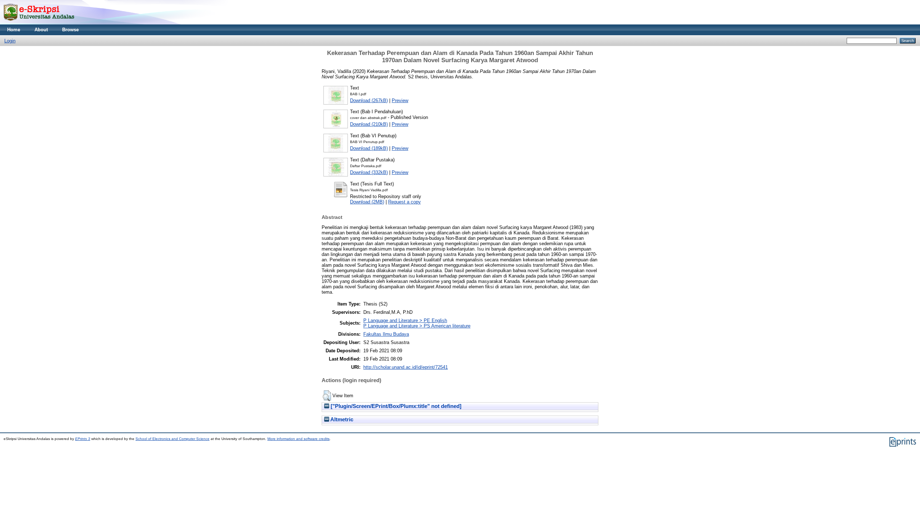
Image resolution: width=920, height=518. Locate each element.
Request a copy (404, 202)
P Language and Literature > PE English (405, 320)
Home (13, 29)
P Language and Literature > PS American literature (416, 326)
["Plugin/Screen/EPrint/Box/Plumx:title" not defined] (395, 406)
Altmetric (341, 419)
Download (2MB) (367, 202)
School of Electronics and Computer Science (172, 439)
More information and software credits (298, 439)
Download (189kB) (369, 148)
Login (9, 40)
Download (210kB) (369, 124)
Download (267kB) (369, 100)
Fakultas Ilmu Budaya (386, 334)
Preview (400, 100)
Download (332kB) (369, 172)
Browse (70, 29)
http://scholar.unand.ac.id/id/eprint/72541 (405, 367)
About (41, 29)
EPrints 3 (82, 439)
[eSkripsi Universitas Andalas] (39, 23)
